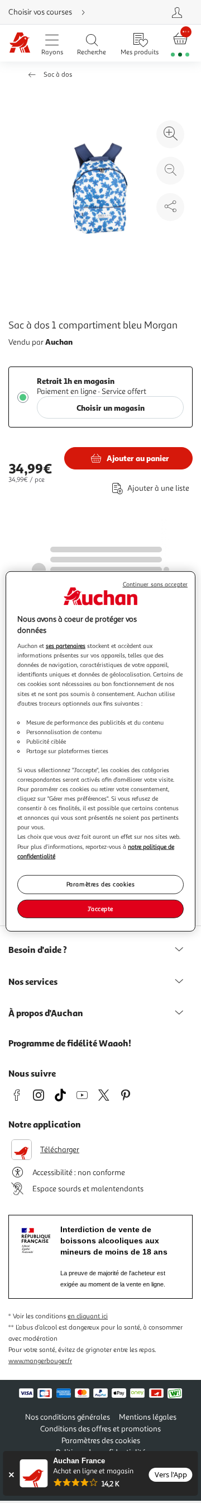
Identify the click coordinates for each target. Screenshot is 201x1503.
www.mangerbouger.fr (40, 1361)
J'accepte (100, 908)
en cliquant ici (88, 1316)
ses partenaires (65, 646)
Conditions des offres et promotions (100, 1429)
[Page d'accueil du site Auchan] (20, 43)
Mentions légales (147, 1417)
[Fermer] (11, 1474)
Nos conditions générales (67, 1417)
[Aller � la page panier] (180, 43)
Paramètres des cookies (100, 883)
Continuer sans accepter (155, 584)
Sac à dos (58, 75)
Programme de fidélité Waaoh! (69, 1043)
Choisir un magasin (110, 407)
